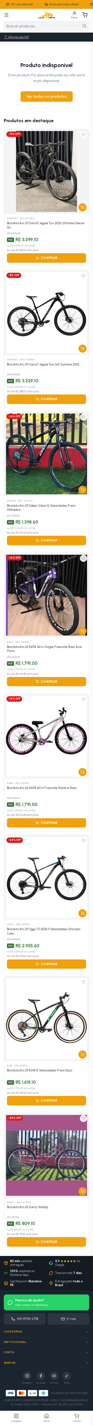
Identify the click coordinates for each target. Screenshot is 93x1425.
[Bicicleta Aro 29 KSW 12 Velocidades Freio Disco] (46, 1018)
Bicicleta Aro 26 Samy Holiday (27, 1207)
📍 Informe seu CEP (16, 37)
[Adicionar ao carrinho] (82, 207)
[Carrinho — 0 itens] (85, 15)
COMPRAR (49, 258)
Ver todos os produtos (46, 96)
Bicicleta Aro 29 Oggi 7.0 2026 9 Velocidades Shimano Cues (43, 931)
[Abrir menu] (6, 15)
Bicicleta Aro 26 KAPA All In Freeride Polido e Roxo (42, 788)
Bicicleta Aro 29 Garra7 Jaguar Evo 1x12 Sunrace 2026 (43, 364)
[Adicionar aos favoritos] (83, 134)
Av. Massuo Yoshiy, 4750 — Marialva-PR (33, 1404)
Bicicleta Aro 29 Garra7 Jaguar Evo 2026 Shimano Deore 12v (45, 225)
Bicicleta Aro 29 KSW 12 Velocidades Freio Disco (39, 1070)
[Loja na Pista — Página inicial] (46, 15)
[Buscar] (84, 25)
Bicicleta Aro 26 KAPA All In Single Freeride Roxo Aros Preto (44, 649)
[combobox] (42, 25)
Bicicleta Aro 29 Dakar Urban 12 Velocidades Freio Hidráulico (41, 508)
